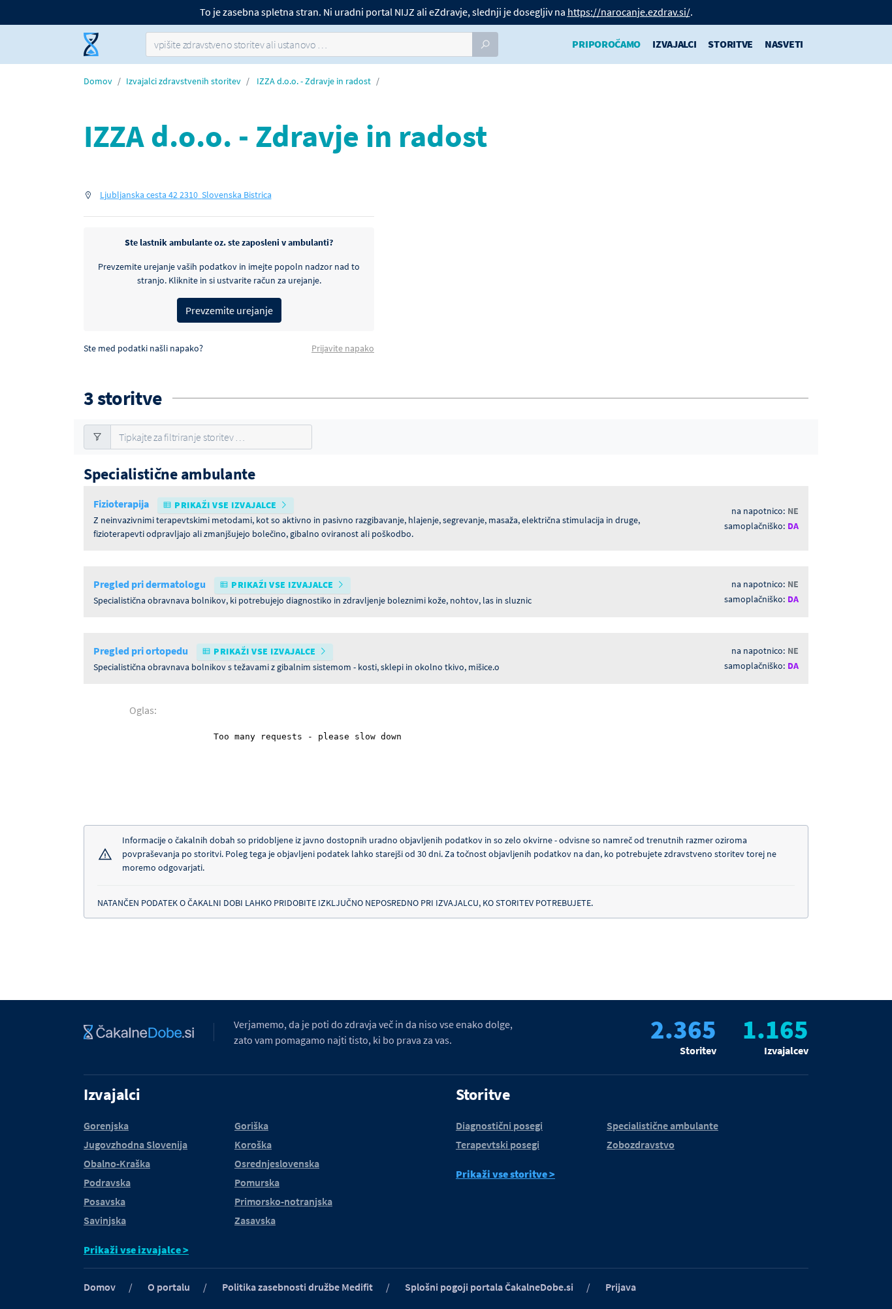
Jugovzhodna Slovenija (135, 1144)
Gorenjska (106, 1125)
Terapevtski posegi (497, 1144)
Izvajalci (674, 43)
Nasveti (784, 43)
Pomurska (256, 1182)
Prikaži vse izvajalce (225, 505)
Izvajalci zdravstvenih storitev (183, 81)
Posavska (104, 1201)
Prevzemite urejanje (229, 310)
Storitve (730, 43)
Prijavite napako (342, 348)
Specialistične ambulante (662, 1125)
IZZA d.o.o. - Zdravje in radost (314, 81)
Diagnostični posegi (499, 1125)
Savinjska (105, 1220)
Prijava (620, 1286)
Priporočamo (606, 43)
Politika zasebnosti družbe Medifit (297, 1286)
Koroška (253, 1144)
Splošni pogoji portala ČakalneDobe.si (489, 1286)
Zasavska (255, 1220)
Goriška (251, 1125)
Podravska (107, 1182)
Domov (98, 81)
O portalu (169, 1286)
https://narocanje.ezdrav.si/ (628, 11)
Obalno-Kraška (117, 1163)
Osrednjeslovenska (276, 1163)
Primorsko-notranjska (283, 1201)
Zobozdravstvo (641, 1144)
